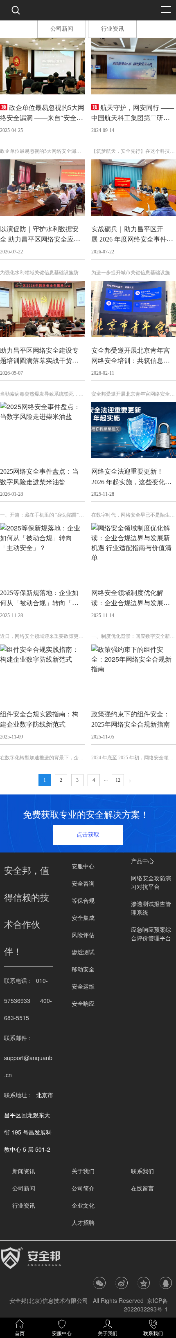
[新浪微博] (121, 1283)
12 (117, 780)
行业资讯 (112, 29)
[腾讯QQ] (166, 1283)
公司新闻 (61, 29)
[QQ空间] (144, 1283)
